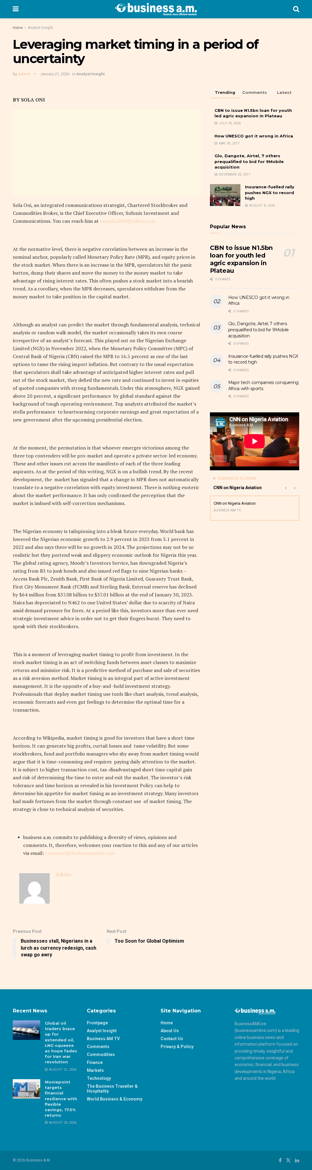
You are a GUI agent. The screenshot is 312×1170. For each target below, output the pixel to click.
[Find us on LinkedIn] (297, 1160)
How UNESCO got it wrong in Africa (253, 135)
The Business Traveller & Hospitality (112, 1089)
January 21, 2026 (54, 74)
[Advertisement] (107, 152)
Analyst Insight (40, 28)
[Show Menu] (16, 9)
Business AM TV (103, 1038)
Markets (95, 1070)
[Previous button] (285, 488)
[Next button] (294, 488)
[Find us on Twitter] (288, 1160)
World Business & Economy (114, 1099)
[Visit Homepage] (156, 9)
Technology (99, 1078)
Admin (24, 74)
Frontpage (97, 1022)
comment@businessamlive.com (80, 853)
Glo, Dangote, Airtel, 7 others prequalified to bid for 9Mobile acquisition (249, 161)
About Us (170, 1030)
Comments (98, 1046)
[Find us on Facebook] (280, 1160)
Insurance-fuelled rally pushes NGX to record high (269, 192)
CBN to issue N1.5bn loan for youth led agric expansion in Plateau (241, 259)
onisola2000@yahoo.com (128, 221)
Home (18, 28)
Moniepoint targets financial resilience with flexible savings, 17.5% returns (61, 1098)
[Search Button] (296, 9)
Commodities (101, 1054)
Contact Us (172, 1038)
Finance (95, 1062)
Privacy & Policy (177, 1046)
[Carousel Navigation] (290, 488)
